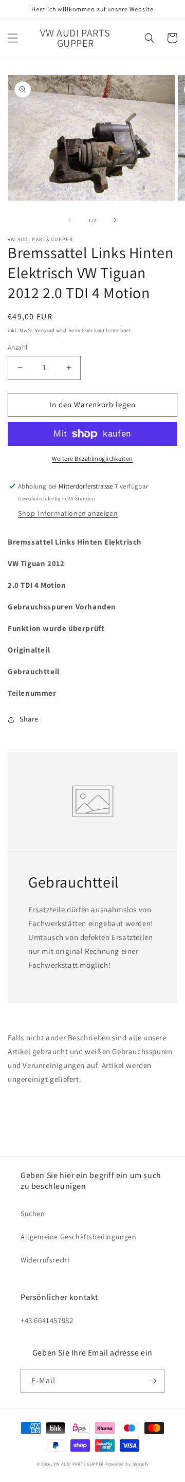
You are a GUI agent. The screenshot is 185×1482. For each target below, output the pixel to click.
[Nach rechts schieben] (115, 220)
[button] (13, 38)
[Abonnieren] (152, 1381)
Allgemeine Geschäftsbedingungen (79, 1236)
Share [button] (29, 719)
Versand (44, 330)
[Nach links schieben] (70, 220)
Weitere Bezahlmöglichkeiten (92, 458)
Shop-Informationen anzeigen (68, 513)
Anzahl (17, 347)
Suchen (33, 1213)
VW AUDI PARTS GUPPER (78, 1464)
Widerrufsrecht (45, 1259)
